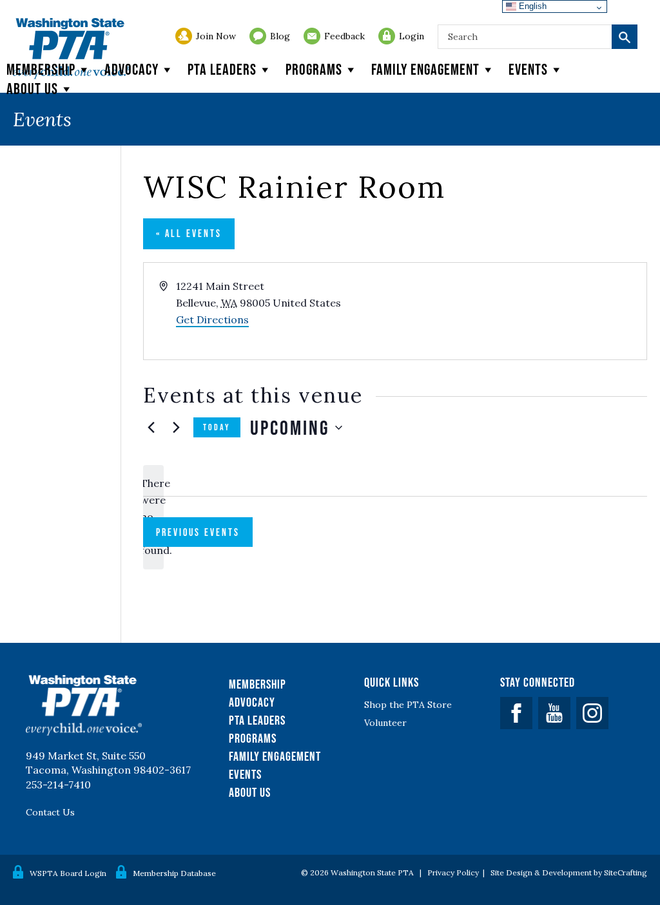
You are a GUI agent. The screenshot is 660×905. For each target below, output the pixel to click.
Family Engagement (425, 69)
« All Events (189, 233)
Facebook (516, 713)
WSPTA (71, 48)
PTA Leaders (222, 69)
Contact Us (50, 812)
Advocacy (131, 69)
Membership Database (174, 873)
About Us (250, 792)
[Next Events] (176, 427)
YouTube (554, 713)
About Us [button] (32, 88)
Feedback (344, 36)
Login (411, 36)
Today (217, 427)
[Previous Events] (151, 427)
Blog (280, 36)
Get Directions (212, 319)
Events (528, 69)
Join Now (216, 36)
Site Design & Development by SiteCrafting (568, 872)
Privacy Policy (453, 872)
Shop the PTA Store (408, 704)
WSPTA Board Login (68, 873)
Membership (40, 69)
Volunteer (385, 723)
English (531, 6)
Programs (314, 69)
